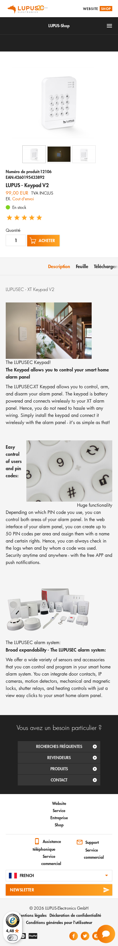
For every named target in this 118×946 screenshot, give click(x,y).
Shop (106, 8)
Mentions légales (32, 915)
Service (59, 810)
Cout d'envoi (23, 198)
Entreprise (59, 817)
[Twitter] (85, 936)
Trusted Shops (11, 842)
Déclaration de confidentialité (75, 915)
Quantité (13, 230)
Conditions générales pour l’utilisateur (59, 922)
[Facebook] (73, 936)
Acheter (47, 240)
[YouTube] (96, 936)
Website (90, 8)
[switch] (12, 938)
